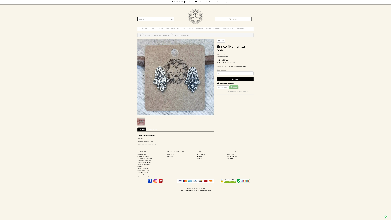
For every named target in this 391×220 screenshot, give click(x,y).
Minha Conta (230, 154)
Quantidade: (221, 70)
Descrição (142, 129)
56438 (154, 145)
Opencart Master (200, 188)
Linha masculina (187, 29)
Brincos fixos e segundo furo (162, 35)
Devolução (170, 156)
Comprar (235, 79)
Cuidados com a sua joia (144, 171)
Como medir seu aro (143, 175)
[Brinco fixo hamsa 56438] (175, 77)
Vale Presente (201, 154)
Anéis (152, 29)
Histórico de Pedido (232, 156)
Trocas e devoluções (143, 168)
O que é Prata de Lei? (143, 156)
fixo (146, 145)
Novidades (144, 29)
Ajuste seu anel (141, 154)
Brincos (160, 29)
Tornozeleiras (228, 29)
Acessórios (240, 29)
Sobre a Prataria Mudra (144, 160)
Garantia (139, 166)
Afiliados (199, 156)
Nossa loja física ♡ (142, 173)
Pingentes (199, 29)
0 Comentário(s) (231, 91)
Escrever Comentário (243, 91)
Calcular (234, 87)
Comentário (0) (152, 129)
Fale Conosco (171, 154)
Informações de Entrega (144, 162)
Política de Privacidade (143, 164)
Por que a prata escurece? (144, 158)
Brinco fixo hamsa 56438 (182, 35)
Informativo (230, 158)
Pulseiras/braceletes (213, 29)
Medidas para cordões (143, 177)
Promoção (200, 158)
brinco (142, 145)
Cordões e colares (172, 29)
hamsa (150, 145)
